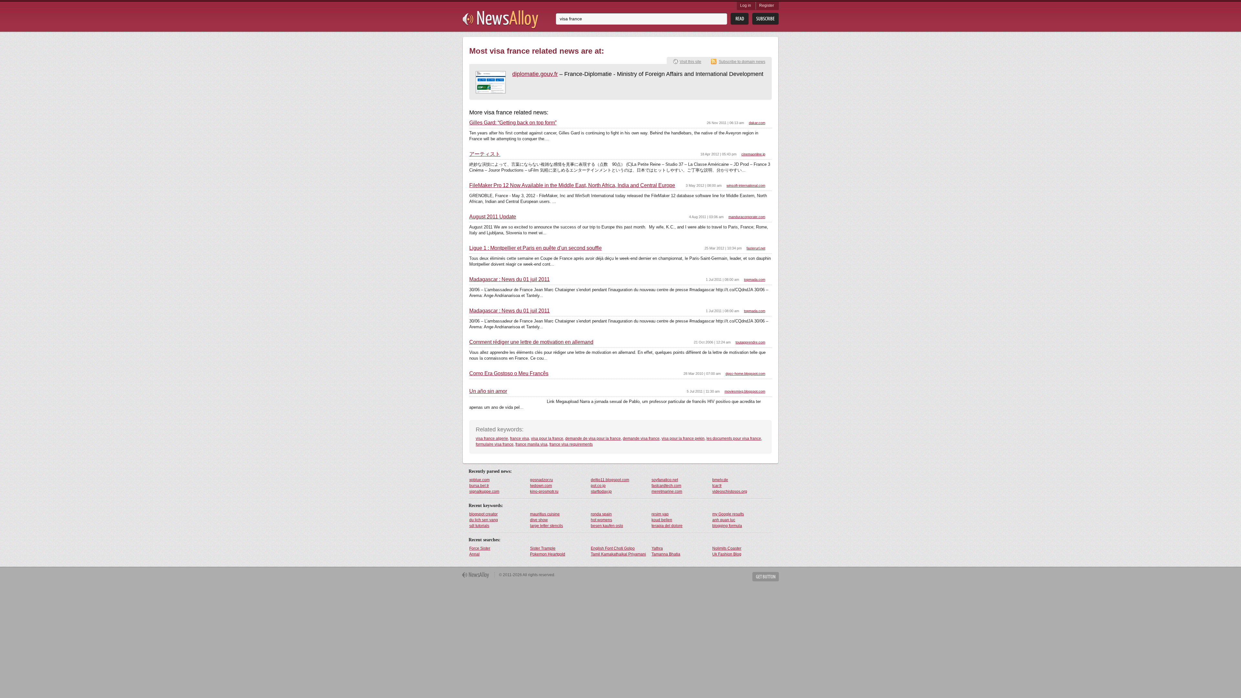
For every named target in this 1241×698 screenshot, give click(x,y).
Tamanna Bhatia (666, 554)
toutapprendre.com (750, 342)
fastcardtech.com (666, 485)
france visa (519, 438)
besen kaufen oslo (607, 526)
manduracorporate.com (746, 217)
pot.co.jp (598, 485)
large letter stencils (546, 526)
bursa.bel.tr (479, 485)
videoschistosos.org (729, 491)
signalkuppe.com (484, 491)
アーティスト (484, 154)
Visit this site (690, 61)
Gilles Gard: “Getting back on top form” (513, 122)
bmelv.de (720, 480)
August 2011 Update (492, 216)
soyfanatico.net (665, 480)
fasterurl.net (756, 248)
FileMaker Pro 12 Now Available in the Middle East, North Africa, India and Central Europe (572, 185)
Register (766, 5)
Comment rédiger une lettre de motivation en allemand (531, 342)
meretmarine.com (667, 491)
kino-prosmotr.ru (544, 491)
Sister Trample (543, 548)
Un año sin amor (488, 391)
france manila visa (531, 444)
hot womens (601, 520)
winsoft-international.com (746, 185)
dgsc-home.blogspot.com (745, 373)
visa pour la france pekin (683, 438)
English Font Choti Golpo (613, 548)
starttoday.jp (601, 491)
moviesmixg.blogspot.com (745, 391)
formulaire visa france (495, 444)
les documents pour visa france (733, 438)
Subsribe (765, 19)
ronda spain (601, 514)
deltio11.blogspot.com (610, 480)
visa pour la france (547, 438)
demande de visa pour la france (593, 438)
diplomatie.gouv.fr (535, 74)
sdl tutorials (479, 526)
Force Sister (479, 548)
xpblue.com (479, 480)
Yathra (657, 548)
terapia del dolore (667, 526)
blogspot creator (483, 514)
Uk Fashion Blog (726, 554)
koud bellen (662, 520)
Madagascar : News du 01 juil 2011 (509, 279)
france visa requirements (571, 444)
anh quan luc (723, 520)
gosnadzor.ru (541, 480)
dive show (539, 520)
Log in (745, 5)
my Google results (728, 514)
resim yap (660, 514)
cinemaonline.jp (753, 154)
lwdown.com (541, 485)
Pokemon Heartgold (547, 554)
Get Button (765, 576)
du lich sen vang (483, 520)
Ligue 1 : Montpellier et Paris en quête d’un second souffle (535, 248)
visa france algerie (492, 438)
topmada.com (754, 279)
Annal (474, 554)
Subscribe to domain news (742, 61)
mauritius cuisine (545, 514)
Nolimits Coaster (726, 548)
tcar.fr (717, 485)
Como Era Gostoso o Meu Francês (508, 373)
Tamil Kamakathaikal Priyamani (618, 554)
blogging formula (727, 526)
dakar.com (757, 123)
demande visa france (641, 438)
